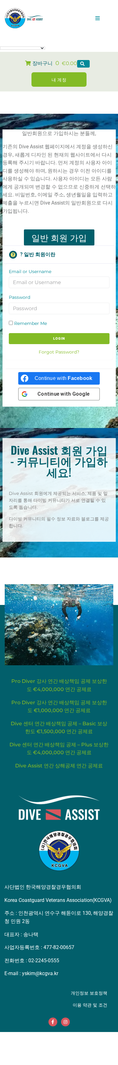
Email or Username (30, 271)
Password (19, 297)
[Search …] (83, 64)
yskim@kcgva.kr (40, 973)
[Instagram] (65, 1022)
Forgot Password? (59, 352)
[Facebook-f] (52, 1022)
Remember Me (30, 323)
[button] (97, 18)
